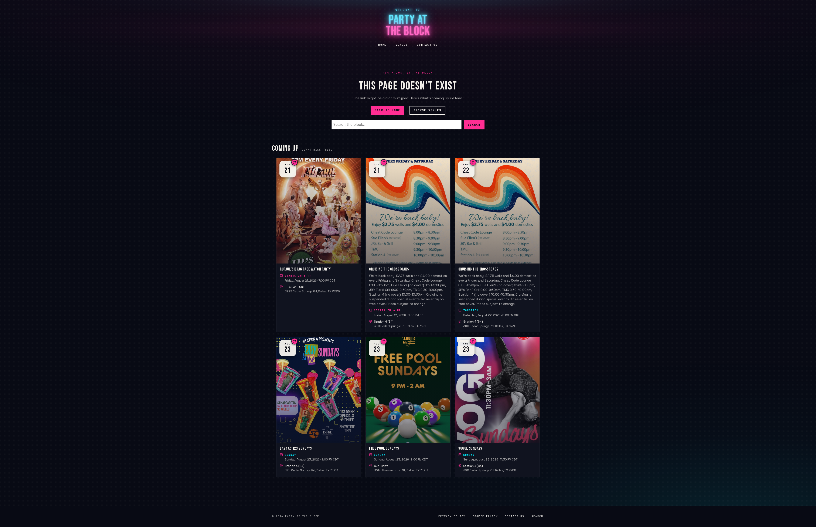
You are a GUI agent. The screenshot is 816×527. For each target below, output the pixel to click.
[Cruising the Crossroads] (408, 245)
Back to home (387, 110)
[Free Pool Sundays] (408, 406)
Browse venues (427, 110)
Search (474, 124)
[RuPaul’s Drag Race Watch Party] (318, 245)
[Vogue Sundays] (497, 406)
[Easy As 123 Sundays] (318, 406)
